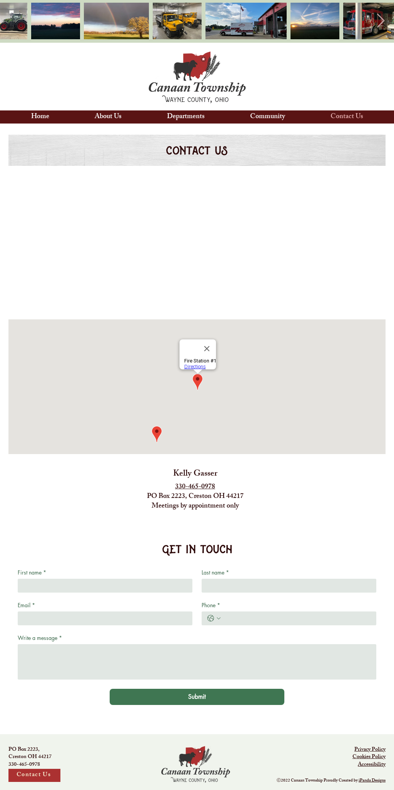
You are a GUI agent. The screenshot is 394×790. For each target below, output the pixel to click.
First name (32, 572)
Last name (215, 572)
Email (26, 605)
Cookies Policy (369, 757)
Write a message (40, 638)
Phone (211, 605)
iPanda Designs (372, 781)
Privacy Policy (370, 750)
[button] (108, 117)
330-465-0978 (195, 487)
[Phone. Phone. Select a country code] (214, 618)
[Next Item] (380, 20)
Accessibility (372, 765)
